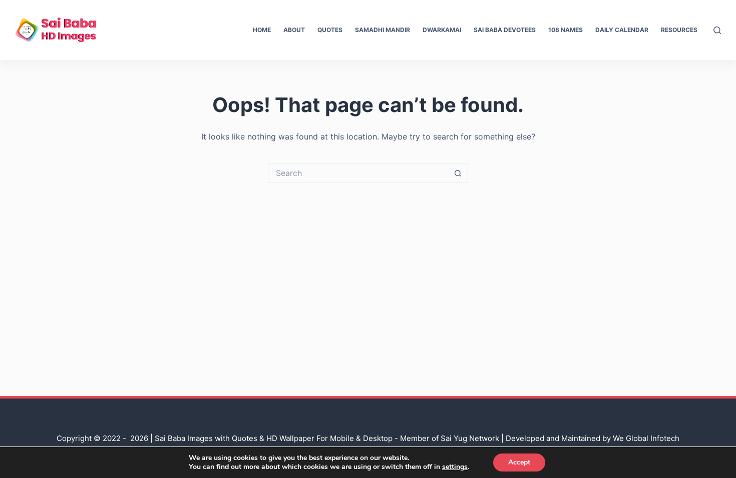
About (294, 30)
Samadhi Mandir (382, 30)
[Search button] (458, 173)
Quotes (329, 30)
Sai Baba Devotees (505, 30)
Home (262, 30)
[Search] (717, 30)
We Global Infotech (646, 438)
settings (455, 467)
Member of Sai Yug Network (449, 438)
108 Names (565, 30)
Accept (519, 462)
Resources (679, 30)
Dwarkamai (442, 30)
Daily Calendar (621, 30)
